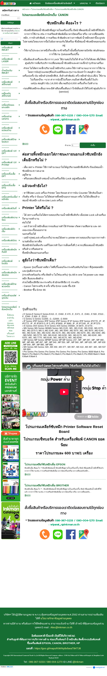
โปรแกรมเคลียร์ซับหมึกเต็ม (42, 9)
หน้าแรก (25, 9)
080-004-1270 (85, 115)
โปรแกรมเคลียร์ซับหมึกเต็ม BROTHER (47, 485)
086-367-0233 (64, 115)
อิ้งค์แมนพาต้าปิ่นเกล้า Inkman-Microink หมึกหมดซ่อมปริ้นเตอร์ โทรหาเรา (11, 325)
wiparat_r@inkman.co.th (65, 119)
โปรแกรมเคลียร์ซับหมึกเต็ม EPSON (45, 464)
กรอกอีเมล (5, 15)
